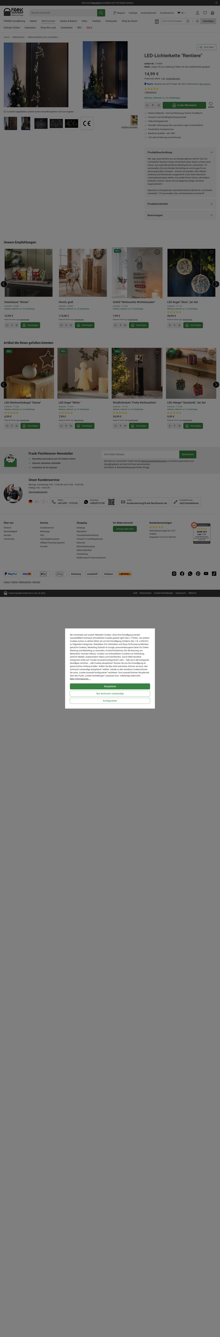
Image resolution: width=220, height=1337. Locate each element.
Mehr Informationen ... (80, 679)
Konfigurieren (110, 700)
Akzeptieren (110, 686)
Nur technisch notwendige (110, 693)
